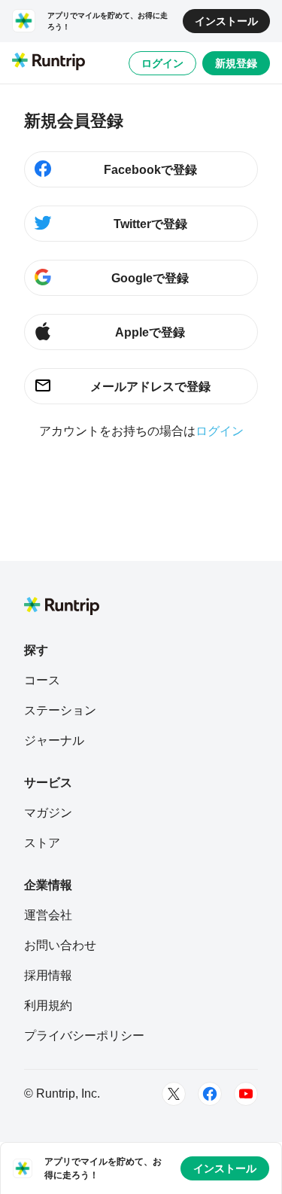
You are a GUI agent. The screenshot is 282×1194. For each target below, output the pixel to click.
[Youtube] (246, 1094)
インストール (226, 21)
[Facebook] (210, 1094)
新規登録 (236, 63)
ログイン (162, 63)
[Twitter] (174, 1094)
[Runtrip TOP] (48, 62)
